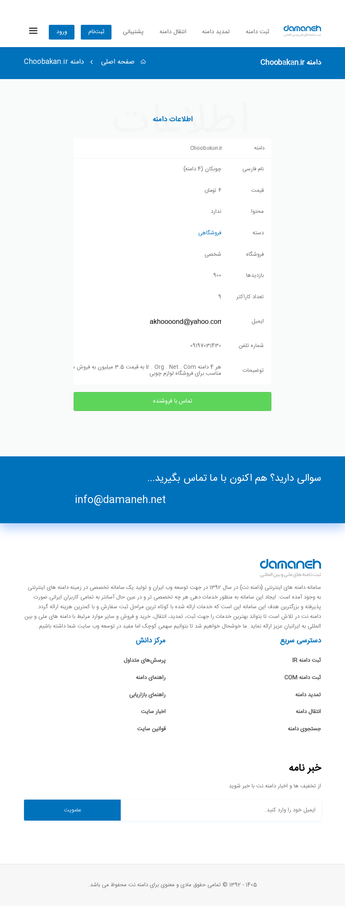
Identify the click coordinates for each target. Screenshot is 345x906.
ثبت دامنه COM (302, 677)
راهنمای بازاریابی (147, 694)
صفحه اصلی (119, 62)
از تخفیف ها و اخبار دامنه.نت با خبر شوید (275, 786)
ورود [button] (61, 32)
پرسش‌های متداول (145, 660)
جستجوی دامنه (304, 729)
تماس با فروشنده (172, 401)
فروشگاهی (209, 233)
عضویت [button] (72, 810)
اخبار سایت (153, 711)
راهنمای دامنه (151, 677)
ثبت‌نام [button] (96, 32)
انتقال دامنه (172, 32)
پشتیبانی (133, 32)
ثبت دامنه (257, 32)
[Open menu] (33, 31)
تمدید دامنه (216, 32)
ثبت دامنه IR (306, 660)
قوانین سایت (151, 729)
